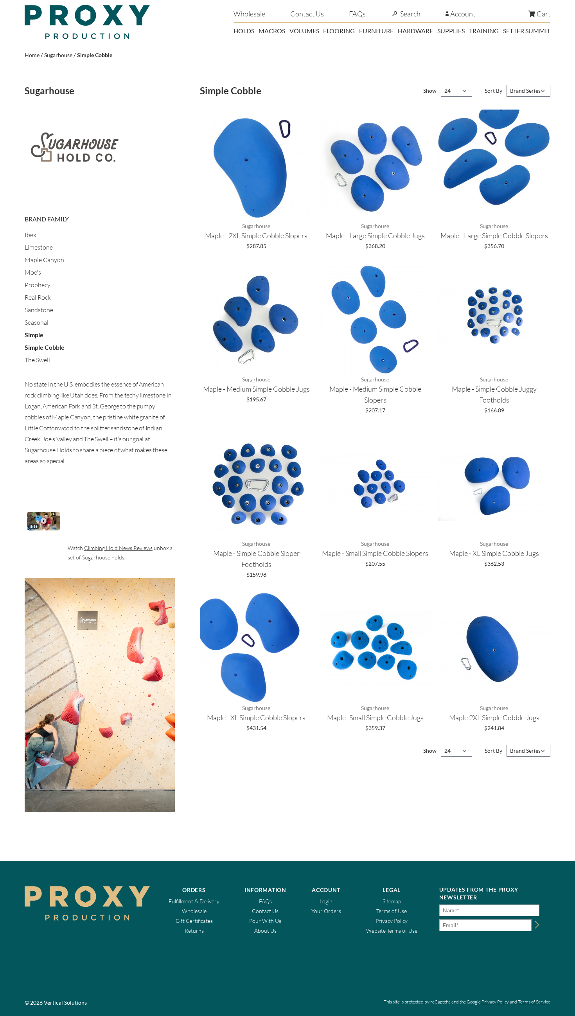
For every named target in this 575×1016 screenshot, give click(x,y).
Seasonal (37, 322)
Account (462, 13)
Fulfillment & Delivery (194, 901)
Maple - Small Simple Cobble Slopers (375, 553)
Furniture (376, 30)
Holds (244, 30)
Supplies (451, 30)
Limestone (39, 247)
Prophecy (37, 285)
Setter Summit (526, 30)
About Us (265, 930)
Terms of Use (391, 911)
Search (410, 13)
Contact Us (307, 13)
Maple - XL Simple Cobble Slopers (256, 717)
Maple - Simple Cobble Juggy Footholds (494, 394)
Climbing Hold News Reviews (118, 548)
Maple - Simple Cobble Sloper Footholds (256, 558)
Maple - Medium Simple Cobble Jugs (256, 389)
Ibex (30, 235)
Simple (34, 334)
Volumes (304, 30)
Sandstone (39, 310)
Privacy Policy (392, 920)
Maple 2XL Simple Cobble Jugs (494, 717)
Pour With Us (265, 920)
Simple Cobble (94, 55)
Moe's (33, 272)
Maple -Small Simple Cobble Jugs (375, 717)
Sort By (494, 90)
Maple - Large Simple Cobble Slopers (494, 235)
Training (484, 30)
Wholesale (249, 13)
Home (32, 55)
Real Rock (38, 297)
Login (326, 901)
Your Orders (326, 911)
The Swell (37, 360)
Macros (272, 30)
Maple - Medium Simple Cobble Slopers (375, 394)
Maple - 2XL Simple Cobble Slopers (256, 235)
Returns (194, 930)
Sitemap (392, 901)
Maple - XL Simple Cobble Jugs (494, 553)
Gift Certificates (194, 920)
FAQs (357, 13)
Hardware (415, 30)
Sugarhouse (58, 55)
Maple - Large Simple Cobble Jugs (375, 235)
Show (430, 90)
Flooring (339, 30)
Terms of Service (534, 1002)
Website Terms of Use (391, 930)
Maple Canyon (44, 260)
